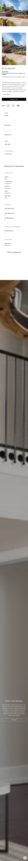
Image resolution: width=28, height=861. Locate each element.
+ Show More (6, 94)
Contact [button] (14, 719)
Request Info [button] (14, 99)
